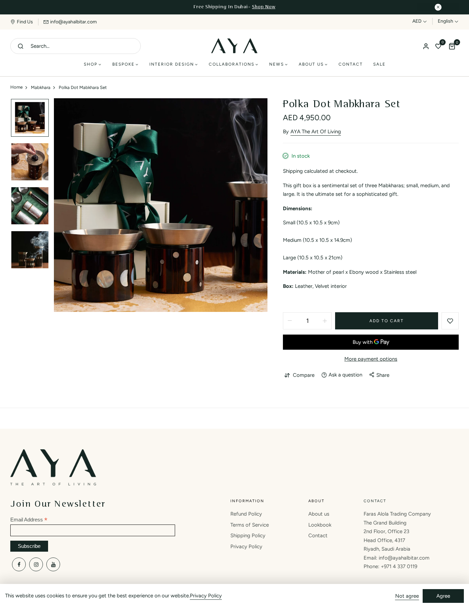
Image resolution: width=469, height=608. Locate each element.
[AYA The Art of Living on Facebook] (19, 564)
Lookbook (319, 525)
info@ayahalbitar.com (73, 22)
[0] (438, 47)
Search (21, 46)
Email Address (28, 519)
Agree (443, 596)
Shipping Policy (247, 535)
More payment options (370, 359)
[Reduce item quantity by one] (289, 321)
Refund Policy (246, 514)
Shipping (293, 171)
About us (318, 514)
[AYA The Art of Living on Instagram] (36, 564)
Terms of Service (249, 525)
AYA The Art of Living (315, 131)
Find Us (25, 22)
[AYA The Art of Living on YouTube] (53, 564)
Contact (318, 535)
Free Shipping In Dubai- (234, 7)
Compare (303, 375)
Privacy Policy (246, 546)
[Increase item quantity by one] (324, 321)
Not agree (407, 596)
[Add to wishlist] (450, 320)
